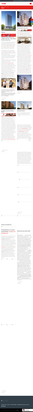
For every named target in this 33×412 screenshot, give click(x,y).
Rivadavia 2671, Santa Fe (5, 404)
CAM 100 (3, 32)
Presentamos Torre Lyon (22, 27)
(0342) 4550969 (13, 404)
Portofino (11, 138)
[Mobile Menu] (31, 3)
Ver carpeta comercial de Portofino (11, 139)
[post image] (8, 21)
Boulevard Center (21, 110)
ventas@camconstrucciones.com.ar (23, 404)
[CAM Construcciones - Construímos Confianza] (3, 4)
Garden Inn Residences (6, 224)
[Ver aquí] (12, 89)
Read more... (3, 99)
